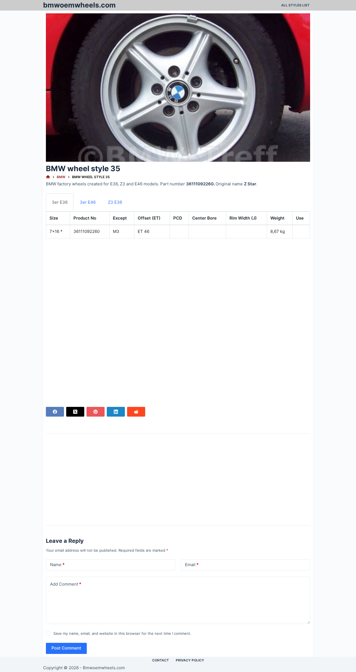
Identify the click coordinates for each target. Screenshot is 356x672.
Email (192, 564)
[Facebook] (55, 412)
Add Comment (65, 584)
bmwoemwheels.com (79, 5)
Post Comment (66, 648)
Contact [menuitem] (160, 660)
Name (57, 564)
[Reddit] (136, 412)
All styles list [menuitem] (295, 5)
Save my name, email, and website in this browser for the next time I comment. (122, 633)
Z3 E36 (115, 202)
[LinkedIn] (116, 412)
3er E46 (88, 202)
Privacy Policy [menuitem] (190, 660)
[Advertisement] (178, 282)
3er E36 (60, 202)
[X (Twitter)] (75, 412)
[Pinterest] (95, 412)
